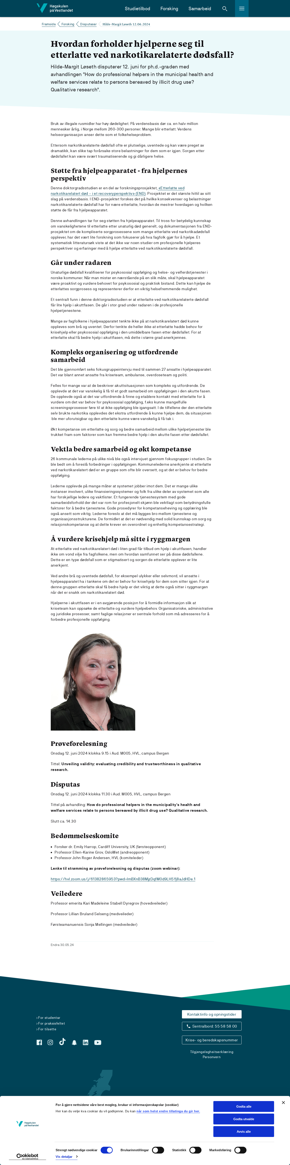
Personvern (212, 1057)
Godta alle (243, 1106)
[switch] (158, 1150)
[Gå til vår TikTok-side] (62, 1041)
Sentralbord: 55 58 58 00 (214, 1026)
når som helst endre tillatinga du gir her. (168, 1111)
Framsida (49, 24)
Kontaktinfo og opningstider (211, 1014)
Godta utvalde (243, 1119)
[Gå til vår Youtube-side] (98, 1043)
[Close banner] (283, 1102)
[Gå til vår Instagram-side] (50, 1042)
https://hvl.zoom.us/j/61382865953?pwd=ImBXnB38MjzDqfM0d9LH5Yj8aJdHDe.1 (123, 879)
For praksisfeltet (51, 1023)
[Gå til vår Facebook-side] (39, 1042)
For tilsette (47, 1029)
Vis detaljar (64, 1156)
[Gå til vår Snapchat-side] (74, 1043)
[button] (225, 8)
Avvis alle (244, 1131)
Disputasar (88, 24)
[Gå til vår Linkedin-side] (86, 1042)
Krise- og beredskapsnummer (212, 1040)
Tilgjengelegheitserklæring (211, 1052)
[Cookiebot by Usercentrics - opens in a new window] (27, 1157)
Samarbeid (200, 8)
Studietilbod (137, 8)
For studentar (49, 1018)
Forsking (169, 8)
